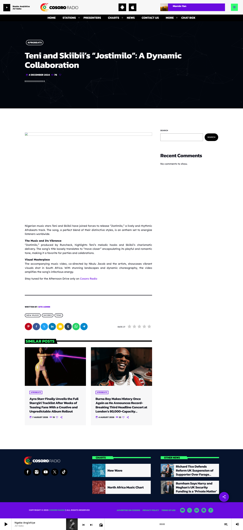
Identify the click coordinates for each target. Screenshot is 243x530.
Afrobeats (35, 43)
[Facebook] (210, 510)
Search (164, 130)
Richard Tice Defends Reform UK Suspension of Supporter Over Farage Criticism (194, 472)
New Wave (114, 470)
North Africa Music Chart (125, 487)
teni (58, 315)
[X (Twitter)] (189, 510)
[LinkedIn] (196, 510)
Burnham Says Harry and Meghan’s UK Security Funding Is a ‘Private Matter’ (196, 487)
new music (32, 315)
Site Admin (44, 307)
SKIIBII (47, 315)
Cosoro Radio (88, 278)
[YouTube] (182, 510)
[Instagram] (203, 510)
